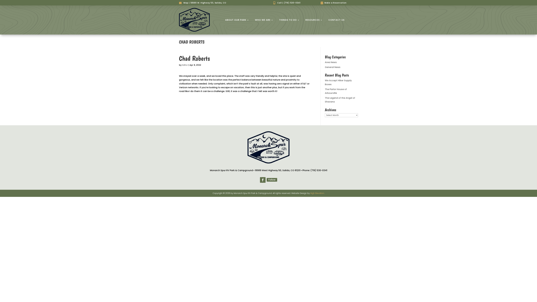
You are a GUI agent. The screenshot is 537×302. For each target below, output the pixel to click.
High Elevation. (317, 193)
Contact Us (336, 20)
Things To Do (288, 20)
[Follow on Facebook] (263, 180)
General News (332, 67)
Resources (312, 20)
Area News (331, 62)
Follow (271, 179)
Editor (185, 65)
